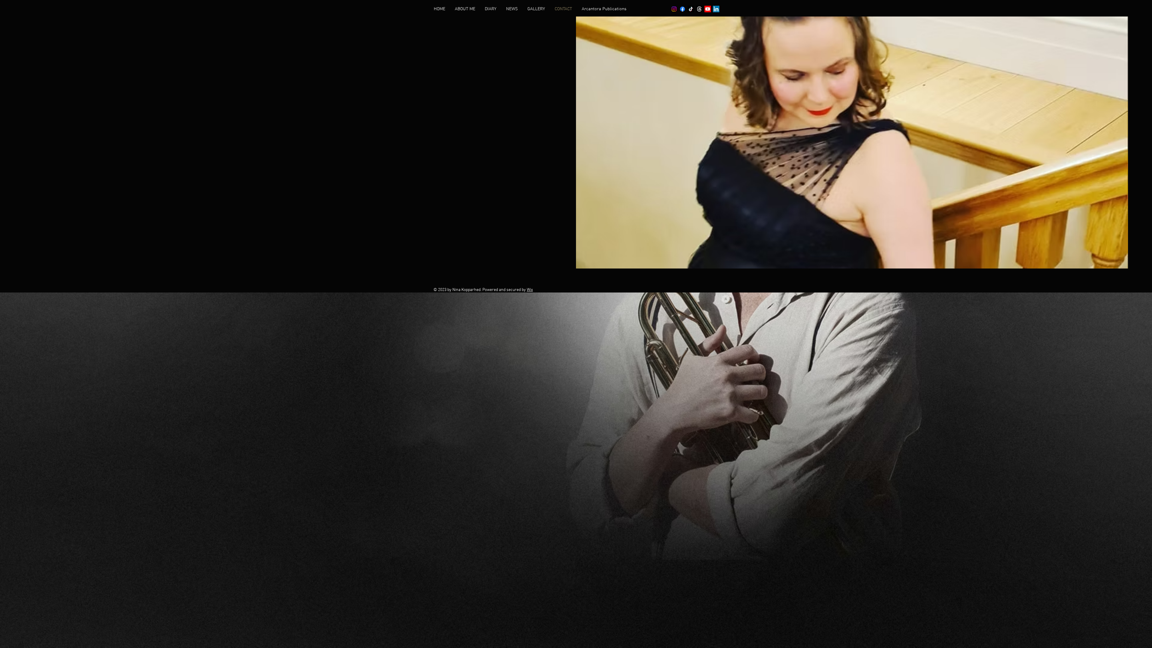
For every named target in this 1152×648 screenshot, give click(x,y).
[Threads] (699, 9)
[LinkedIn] (716, 9)
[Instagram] (674, 9)
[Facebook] (682, 9)
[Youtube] (707, 9)
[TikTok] (691, 9)
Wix (530, 289)
